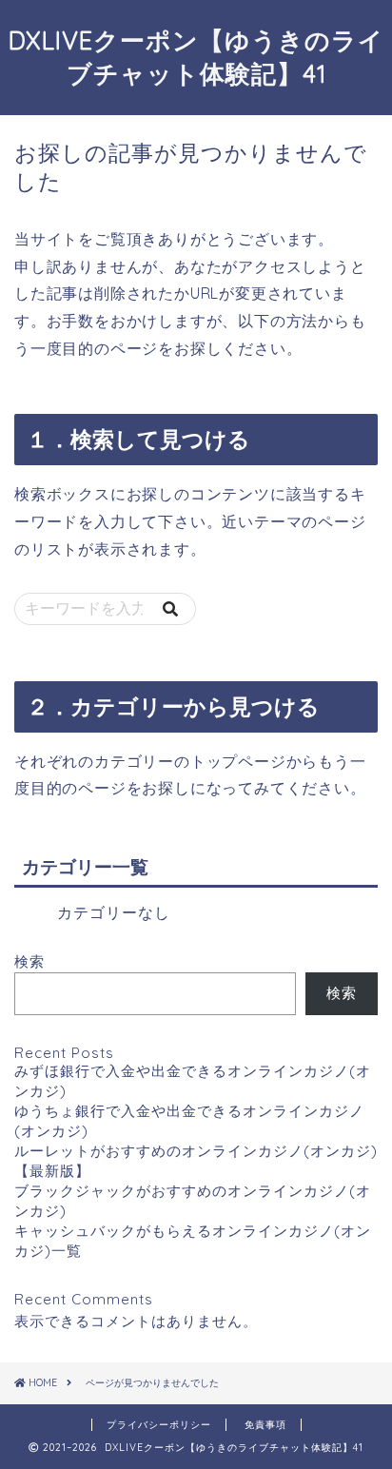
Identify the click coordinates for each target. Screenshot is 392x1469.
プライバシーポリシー (159, 1425)
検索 (29, 961)
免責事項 (265, 1425)
